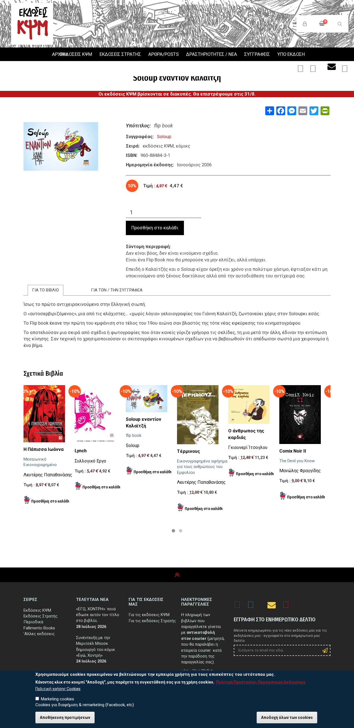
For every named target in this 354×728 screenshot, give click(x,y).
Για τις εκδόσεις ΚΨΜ (149, 614)
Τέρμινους (188, 451)
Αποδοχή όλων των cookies (287, 717)
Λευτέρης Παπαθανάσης (48, 474)
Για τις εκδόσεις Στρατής (152, 620)
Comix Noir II (292, 451)
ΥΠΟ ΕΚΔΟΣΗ (291, 54)
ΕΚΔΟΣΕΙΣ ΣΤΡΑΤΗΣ (120, 54)
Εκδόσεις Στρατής (41, 616)
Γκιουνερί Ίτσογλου (247, 447)
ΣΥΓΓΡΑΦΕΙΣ (257, 54)
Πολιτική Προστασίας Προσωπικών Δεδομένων (260, 682)
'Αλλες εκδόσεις (39, 633)
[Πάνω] (177, 574)
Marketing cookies (57, 699)
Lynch (81, 450)
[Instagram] (312, 70)
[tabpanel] (177, 333)
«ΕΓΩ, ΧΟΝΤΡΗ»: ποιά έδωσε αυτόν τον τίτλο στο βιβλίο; (97, 614)
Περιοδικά (33, 621)
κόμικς (183, 146)
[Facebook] (300, 70)
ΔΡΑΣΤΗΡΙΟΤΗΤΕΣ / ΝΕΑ (211, 54)
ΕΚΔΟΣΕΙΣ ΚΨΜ (76, 54)
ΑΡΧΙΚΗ (52, 54)
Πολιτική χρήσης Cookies (57, 689)
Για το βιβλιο (45, 290)
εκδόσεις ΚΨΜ (158, 146)
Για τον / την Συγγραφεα (116, 290)
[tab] (45, 290)
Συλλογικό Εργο (90, 461)
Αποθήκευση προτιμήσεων (65, 717)
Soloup (164, 136)
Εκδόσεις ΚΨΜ (37, 610)
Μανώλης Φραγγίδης (300, 470)
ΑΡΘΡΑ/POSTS (163, 54)
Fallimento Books (39, 627)
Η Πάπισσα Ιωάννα (44, 449)
